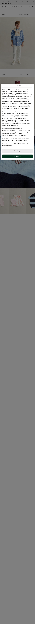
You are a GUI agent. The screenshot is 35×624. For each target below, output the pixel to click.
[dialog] (17, 122)
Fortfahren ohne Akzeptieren (25, 85)
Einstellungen (17, 151)
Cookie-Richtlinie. (7, 145)
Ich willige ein (17, 156)
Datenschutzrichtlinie (19, 143)
